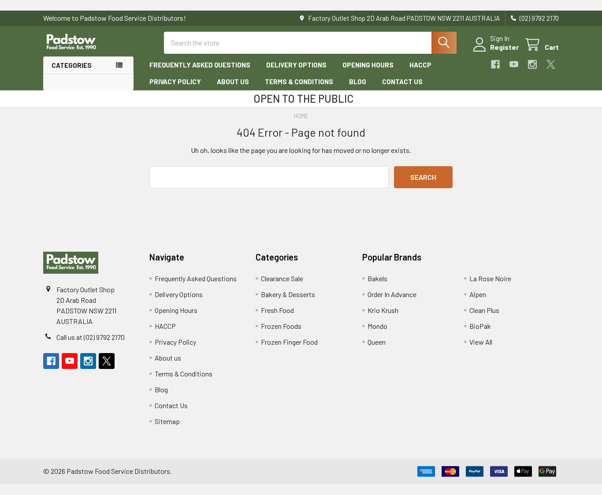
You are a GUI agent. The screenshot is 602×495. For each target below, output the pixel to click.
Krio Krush (383, 310)
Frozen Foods (281, 326)
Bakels (377, 278)
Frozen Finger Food (289, 342)
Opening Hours (368, 65)
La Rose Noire (490, 278)
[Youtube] (514, 64)
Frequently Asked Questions (199, 65)
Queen (377, 342)
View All (480, 342)
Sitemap (167, 421)
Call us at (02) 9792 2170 (90, 337)
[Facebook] (495, 64)
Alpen (477, 294)
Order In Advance (392, 294)
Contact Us (402, 82)
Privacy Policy (175, 82)
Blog (357, 82)
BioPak (480, 326)
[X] (551, 64)
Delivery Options (296, 65)
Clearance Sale (282, 278)
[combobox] (310, 43)
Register (504, 47)
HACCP (420, 65)
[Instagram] (532, 64)
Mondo (377, 326)
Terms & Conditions (299, 82)
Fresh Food (277, 310)
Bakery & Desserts (288, 294)
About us (233, 82)
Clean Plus (484, 310)
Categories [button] (72, 65)
